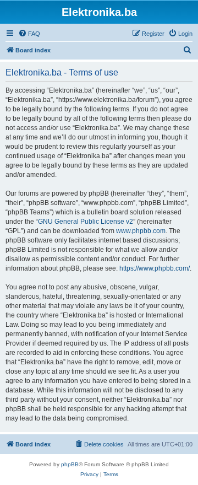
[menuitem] (29, 33)
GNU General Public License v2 (85, 221)
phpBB (70, 464)
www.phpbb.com (141, 231)
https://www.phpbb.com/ (154, 268)
